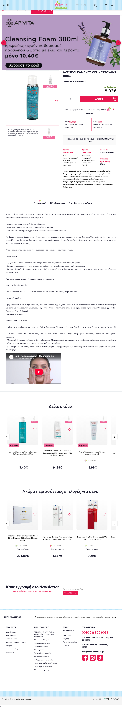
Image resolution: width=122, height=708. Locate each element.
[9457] (32, 97)
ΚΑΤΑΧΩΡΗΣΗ (70, 593)
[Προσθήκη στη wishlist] (34, 429)
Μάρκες (66, 639)
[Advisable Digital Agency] (106, 699)
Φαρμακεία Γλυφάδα (42, 640)
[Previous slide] (3, 42)
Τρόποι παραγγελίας (42, 643)
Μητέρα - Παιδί (11, 639)
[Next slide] (118, 42)
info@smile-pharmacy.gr (93, 651)
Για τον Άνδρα (11, 635)
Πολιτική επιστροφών (42, 653)
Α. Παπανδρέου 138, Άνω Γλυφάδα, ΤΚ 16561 (98, 638)
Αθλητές (9, 645)
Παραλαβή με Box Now (43, 666)
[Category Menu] (118, 5)
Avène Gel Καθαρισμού (80, 179)
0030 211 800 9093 (95, 632)
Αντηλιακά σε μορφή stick (104, 617)
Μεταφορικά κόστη (41, 656)
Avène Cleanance (83, 171)
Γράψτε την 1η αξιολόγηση (74, 81)
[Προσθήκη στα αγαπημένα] (3, 9)
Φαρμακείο (10, 652)
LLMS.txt (66, 645)
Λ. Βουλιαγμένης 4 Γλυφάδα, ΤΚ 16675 (96, 645)
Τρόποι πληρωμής (41, 646)
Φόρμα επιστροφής (41, 670)
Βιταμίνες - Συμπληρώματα (16, 642)
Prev (7, 437)
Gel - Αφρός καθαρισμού (81, 182)
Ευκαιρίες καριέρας (70, 642)
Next (115, 437)
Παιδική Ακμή (67, 187)
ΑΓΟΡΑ (42, 10)
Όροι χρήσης (39, 650)
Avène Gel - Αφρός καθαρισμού (91, 174)
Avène (108, 171)
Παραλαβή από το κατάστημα (45, 663)
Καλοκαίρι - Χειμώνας (14, 649)
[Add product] (25, 10)
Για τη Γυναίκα (11, 632)
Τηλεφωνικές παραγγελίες (44, 660)
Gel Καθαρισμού (107, 184)
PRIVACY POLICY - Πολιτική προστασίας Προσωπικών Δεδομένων (45, 634)
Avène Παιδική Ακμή (96, 179)
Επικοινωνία (67, 635)
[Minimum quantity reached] (9, 10)
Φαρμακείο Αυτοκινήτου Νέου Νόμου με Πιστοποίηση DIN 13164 (63, 617)
